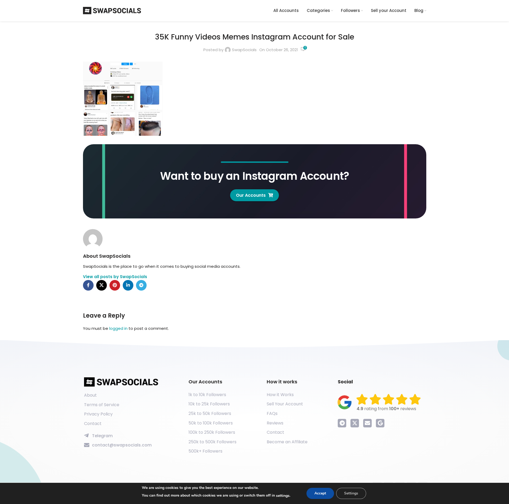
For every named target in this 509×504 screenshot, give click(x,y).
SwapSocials (244, 49)
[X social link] (101, 285)
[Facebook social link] (88, 285)
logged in (118, 328)
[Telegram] (342, 423)
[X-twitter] (354, 423)
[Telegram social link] (141, 285)
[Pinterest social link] (114, 285)
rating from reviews (386, 409)
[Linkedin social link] (128, 285)
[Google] (380, 423)
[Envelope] (367, 423)
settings (282, 495)
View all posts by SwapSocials (115, 276)
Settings (351, 493)
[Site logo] (112, 10)
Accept (320, 493)
